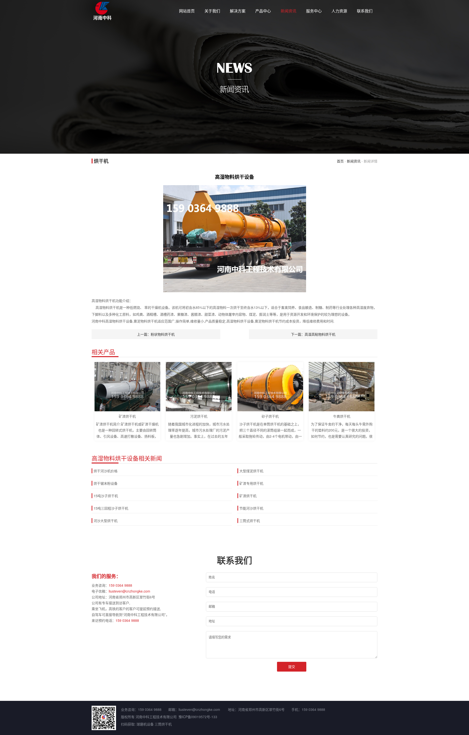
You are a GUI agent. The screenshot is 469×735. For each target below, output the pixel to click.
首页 (340, 161)
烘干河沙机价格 (105, 470)
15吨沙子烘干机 (106, 495)
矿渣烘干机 (247, 495)
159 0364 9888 (120, 585)
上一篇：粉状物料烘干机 (156, 334)
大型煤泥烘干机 (251, 470)
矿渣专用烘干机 (251, 483)
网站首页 (187, 11)
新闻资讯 (288, 11)
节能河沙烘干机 (251, 508)
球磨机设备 (145, 724)
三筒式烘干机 (249, 520)
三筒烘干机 (163, 724)
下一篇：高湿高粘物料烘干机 (313, 334)
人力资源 (339, 11)
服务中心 (314, 11)
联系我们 (365, 11)
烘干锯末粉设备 (105, 483)
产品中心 (263, 11)
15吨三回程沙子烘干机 (111, 508)
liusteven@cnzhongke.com (129, 591)
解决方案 (237, 11)
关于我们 (212, 11)
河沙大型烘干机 (105, 520)
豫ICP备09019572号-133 (198, 716)
